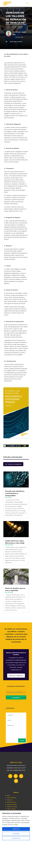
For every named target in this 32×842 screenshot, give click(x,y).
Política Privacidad (12, 806)
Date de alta (16, 446)
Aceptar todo (16, 829)
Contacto (9, 800)
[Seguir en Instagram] (16, 776)
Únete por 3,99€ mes (16, 675)
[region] (16, 826)
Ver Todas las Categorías (13, 464)
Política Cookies (11, 809)
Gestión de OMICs (12, 804)
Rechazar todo (16, 838)
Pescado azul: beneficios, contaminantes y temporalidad (15, 493)
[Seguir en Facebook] (10, 776)
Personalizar (16, 833)
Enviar (22, 740)
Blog (8, 795)
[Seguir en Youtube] (16, 781)
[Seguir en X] (21, 776)
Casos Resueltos (11, 797)
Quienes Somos (11, 802)
